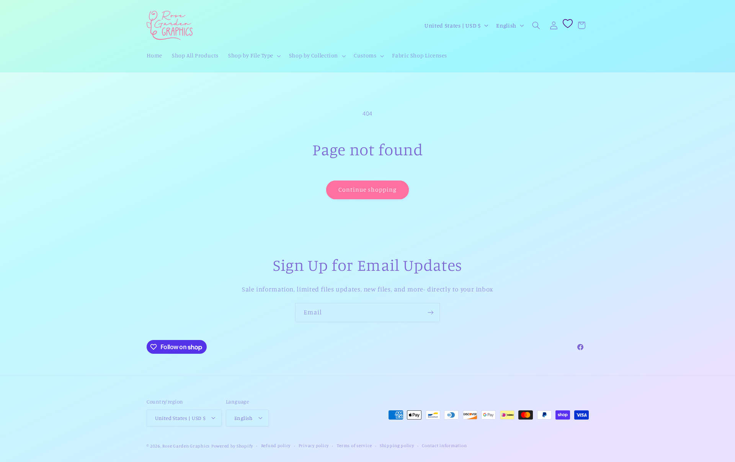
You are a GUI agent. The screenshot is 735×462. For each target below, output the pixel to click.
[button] (254, 55)
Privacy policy (314, 445)
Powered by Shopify (232, 445)
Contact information (444, 445)
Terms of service (354, 445)
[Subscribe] (430, 312)
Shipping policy (397, 445)
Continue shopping (367, 189)
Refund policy (276, 445)
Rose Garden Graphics (186, 445)
